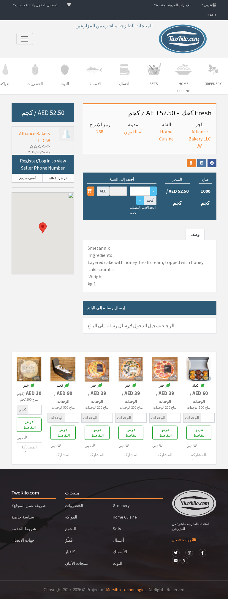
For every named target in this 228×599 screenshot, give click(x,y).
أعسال (118, 540)
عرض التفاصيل (198, 432)
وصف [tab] (195, 234)
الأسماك (120, 551)
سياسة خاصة (23, 517)
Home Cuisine (125, 517)
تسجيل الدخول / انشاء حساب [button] (36, 5)
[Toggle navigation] (24, 39)
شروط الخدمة (24, 528)
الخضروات (74, 505)
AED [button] (212, 15)
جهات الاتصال (182, 540)
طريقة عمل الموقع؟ (29, 505)
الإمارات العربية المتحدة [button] (173, 5)
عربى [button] (208, 5)
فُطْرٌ (69, 540)
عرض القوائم (58, 178)
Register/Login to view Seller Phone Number (43, 164)
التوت (117, 563)
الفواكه (71, 517)
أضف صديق (27, 178)
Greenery (121, 505)
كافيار (70, 551)
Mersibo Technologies (126, 589)
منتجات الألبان (76, 563)
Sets (117, 528)
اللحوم (70, 528)
